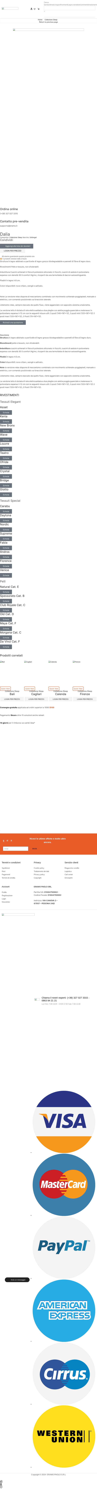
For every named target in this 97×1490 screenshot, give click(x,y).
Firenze (85, 694)
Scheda (6, 412)
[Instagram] (7, 840)
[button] (31, 9)
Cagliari (36, 694)
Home (40, 20)
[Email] (15, 840)
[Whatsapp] (11, 840)
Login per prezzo (12, 251)
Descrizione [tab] (4, 335)
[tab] (48, 335)
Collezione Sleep (51, 20)
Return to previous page (48, 22)
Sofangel (33, 237)
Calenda (60, 694)
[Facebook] (3, 840)
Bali (12, 694)
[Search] (48, 15)
